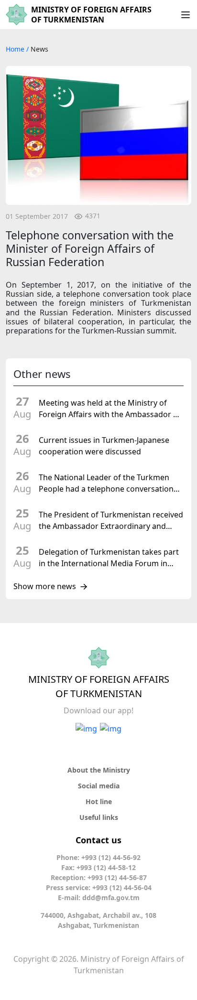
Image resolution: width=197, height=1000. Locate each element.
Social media (99, 785)
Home (16, 49)
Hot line (99, 801)
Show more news (44, 586)
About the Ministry (98, 769)
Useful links (98, 817)
